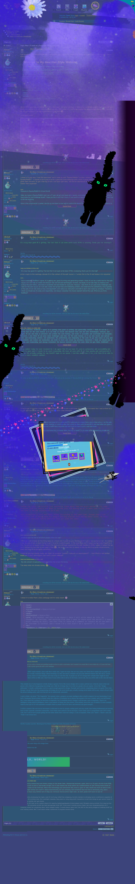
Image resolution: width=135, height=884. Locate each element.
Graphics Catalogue (126, 41)
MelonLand (125, 10)
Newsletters (124, 46)
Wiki (121, 44)
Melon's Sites (124, 51)
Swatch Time (64, 446)
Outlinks (123, 55)
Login (123, 23)
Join (128, 23)
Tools (122, 53)
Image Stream (124, 49)
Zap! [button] (132, 62)
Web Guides (123, 39)
